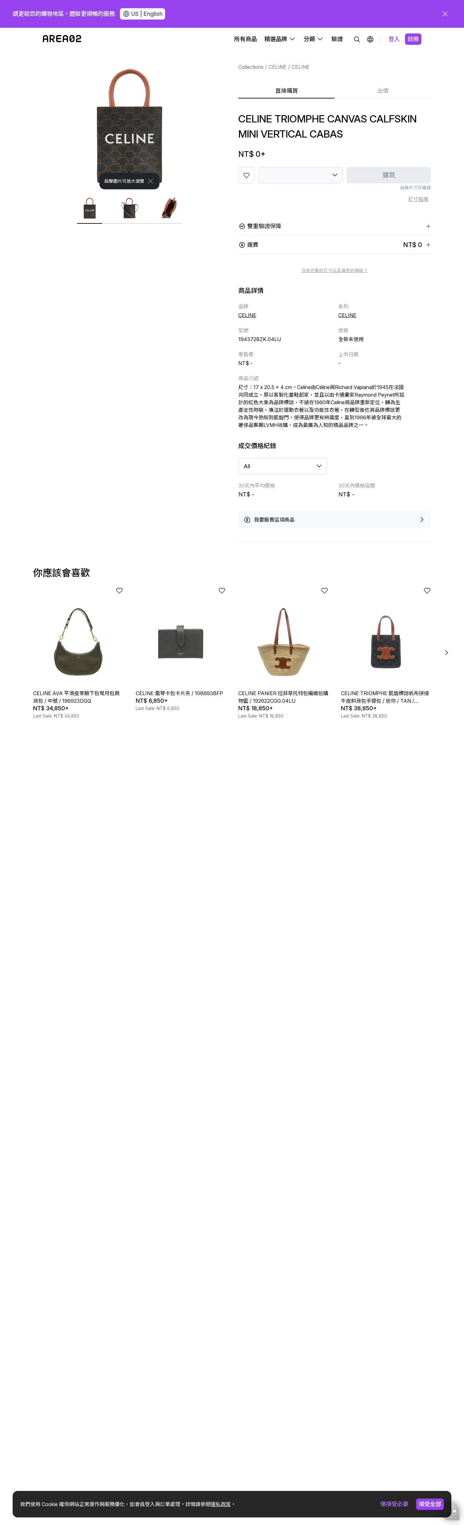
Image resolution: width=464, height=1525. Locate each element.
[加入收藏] (246, 175)
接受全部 (430, 1504)
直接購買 (286, 90)
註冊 (413, 39)
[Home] (62, 39)
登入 (394, 39)
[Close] (150, 181)
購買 (389, 175)
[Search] (357, 39)
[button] (370, 39)
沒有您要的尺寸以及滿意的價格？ (334, 270)
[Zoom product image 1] (129, 119)
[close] (445, 14)
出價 (383, 90)
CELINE (278, 67)
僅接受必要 (394, 1504)
